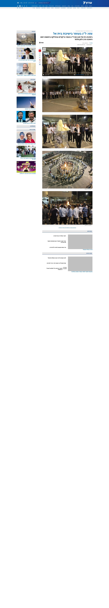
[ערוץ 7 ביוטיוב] (20, 6)
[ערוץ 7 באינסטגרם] (22, 6)
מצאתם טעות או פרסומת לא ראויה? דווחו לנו (67, 227)
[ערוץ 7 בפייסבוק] (24, 6)
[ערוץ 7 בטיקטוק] (18, 6)
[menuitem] (90, 6)
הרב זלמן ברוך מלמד (81, 44)
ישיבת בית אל (89, 44)
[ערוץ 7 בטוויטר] (27, 6)
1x (90, 74)
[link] (80, 244)
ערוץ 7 (91, 43)
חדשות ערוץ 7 (86, 3)
